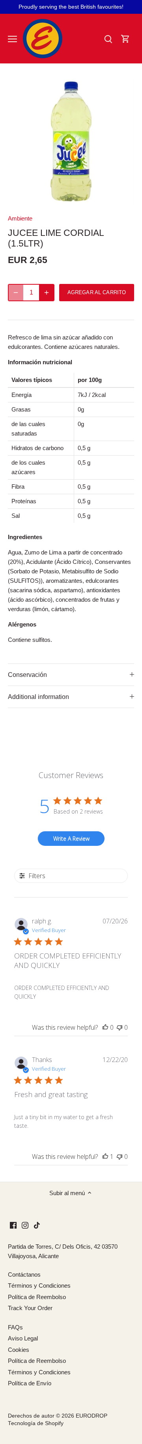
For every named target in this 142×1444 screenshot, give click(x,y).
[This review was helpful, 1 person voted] (105, 1156)
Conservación (27, 674)
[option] (71, 141)
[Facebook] (13, 1224)
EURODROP (91, 1416)
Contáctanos (24, 1274)
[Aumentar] (46, 292)
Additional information (38, 696)
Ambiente (20, 218)
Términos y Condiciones (39, 1285)
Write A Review (71, 838)
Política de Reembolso (37, 1297)
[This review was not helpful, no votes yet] (119, 1027)
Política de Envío (29, 1383)
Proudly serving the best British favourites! (71, 7)
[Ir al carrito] (125, 39)
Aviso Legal (23, 1338)
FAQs (15, 1327)
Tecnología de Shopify (36, 1423)
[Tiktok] (37, 1224)
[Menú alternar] (12, 39)
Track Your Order (30, 1308)
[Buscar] (108, 39)
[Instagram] (25, 1224)
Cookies (18, 1349)
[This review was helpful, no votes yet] (105, 1027)
